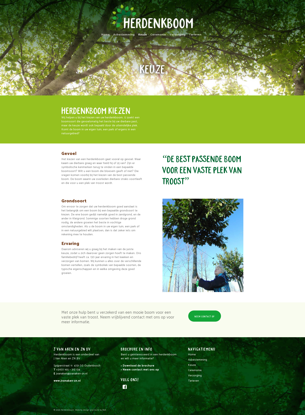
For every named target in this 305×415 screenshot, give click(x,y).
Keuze (142, 35)
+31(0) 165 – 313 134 (68, 369)
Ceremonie (158, 35)
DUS (104, 410)
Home (105, 35)
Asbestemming (124, 35)
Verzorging (177, 35)
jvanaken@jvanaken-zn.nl (72, 373)
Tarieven (195, 35)
